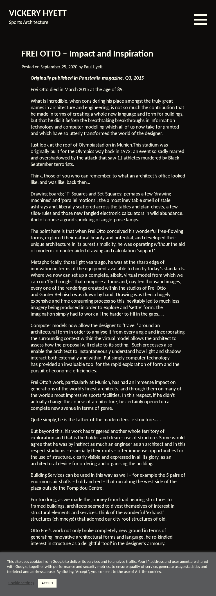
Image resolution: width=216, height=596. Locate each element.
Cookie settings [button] (21, 583)
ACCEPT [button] (47, 583)
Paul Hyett (93, 67)
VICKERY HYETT (38, 13)
